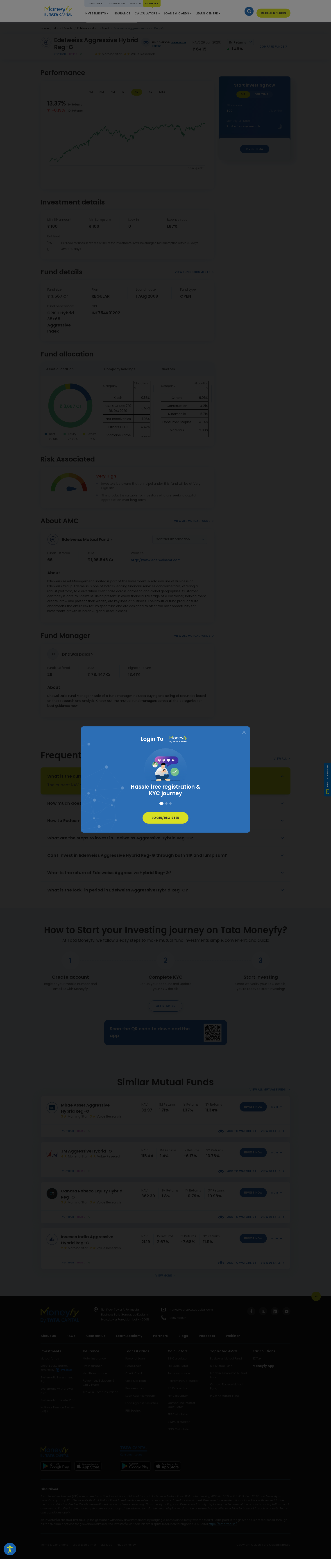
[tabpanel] (165, 770)
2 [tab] (165, 803)
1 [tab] (160, 803)
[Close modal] (244, 732)
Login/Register (165, 817)
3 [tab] (170, 803)
